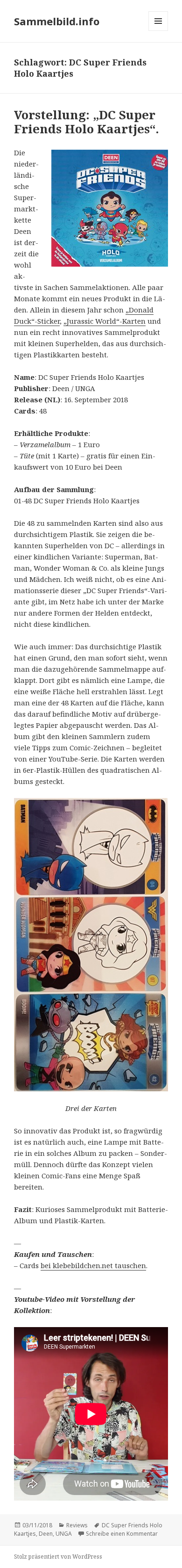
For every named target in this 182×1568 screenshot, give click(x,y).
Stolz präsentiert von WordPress (58, 1557)
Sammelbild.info (56, 21)
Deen (46, 1534)
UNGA (64, 1534)
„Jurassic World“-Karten (104, 321)
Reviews (77, 1525)
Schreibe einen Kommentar (122, 1534)
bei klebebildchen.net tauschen (93, 1265)
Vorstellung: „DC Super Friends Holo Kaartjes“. (86, 121)
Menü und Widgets (158, 30)
